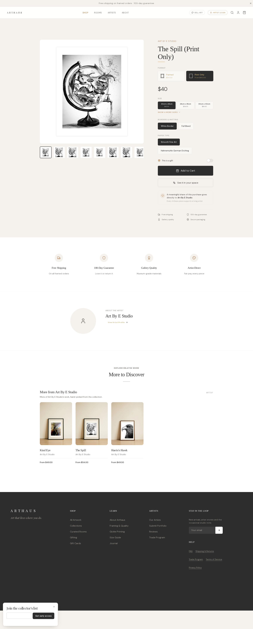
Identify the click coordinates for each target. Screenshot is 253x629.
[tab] (171, 76)
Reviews (153, 531)
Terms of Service (214, 559)
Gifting (73, 537)
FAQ (191, 551)
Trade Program (157, 537)
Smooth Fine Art (169, 142)
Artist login (219, 12)
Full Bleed (186, 126)
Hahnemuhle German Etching (175, 150)
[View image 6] (113, 152)
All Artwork (75, 519)
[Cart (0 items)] (244, 12)
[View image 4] (86, 152)
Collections (76, 525)
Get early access (43, 616)
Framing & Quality (119, 525)
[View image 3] (72, 152)
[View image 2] (59, 152)
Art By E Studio (167, 41)
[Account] (238, 12)
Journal (114, 543)
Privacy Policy (195, 567)
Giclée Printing (117, 531)
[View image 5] (99, 152)
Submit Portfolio (157, 525)
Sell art (198, 12)
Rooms (98, 12)
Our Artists (155, 519)
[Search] (232, 12)
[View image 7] (126, 152)
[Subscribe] (219, 530)
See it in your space (187, 182)
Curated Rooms (78, 531)
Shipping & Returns (204, 551)
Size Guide (115, 537)
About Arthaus (117, 519)
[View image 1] (46, 152)
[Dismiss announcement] (250, 3)
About (125, 12)
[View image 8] (140, 152)
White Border (167, 126)
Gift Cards (75, 543)
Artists (112, 12)
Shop (85, 12)
